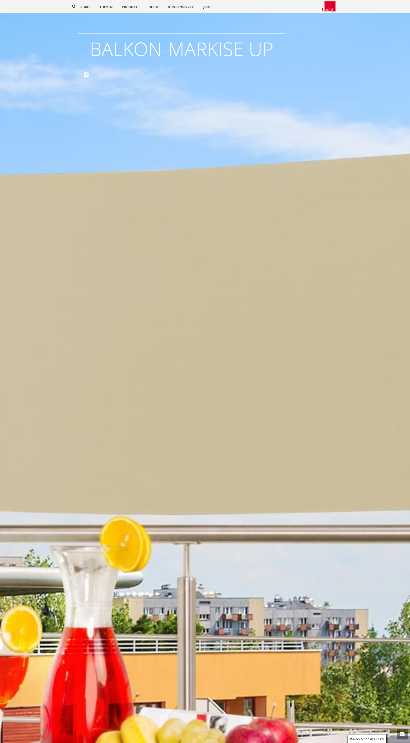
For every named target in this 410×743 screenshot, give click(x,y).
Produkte (130, 7)
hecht (154, 7)
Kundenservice (181, 7)
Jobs (206, 7)
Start (85, 7)
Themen (106, 7)
